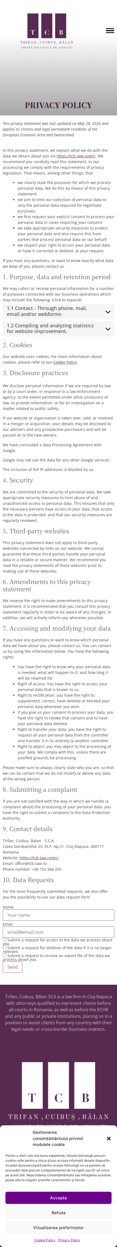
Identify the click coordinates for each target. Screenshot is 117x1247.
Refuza (59, 1212)
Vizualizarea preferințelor (58, 1227)
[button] (109, 1138)
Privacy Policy (69, 1240)
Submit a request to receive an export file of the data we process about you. (56, 957)
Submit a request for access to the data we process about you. (57, 942)
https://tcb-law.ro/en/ (76, 156)
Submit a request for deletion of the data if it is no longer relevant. (57, 950)
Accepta (58, 1197)
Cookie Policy (45, 1240)
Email (8, 924)
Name (8, 907)
